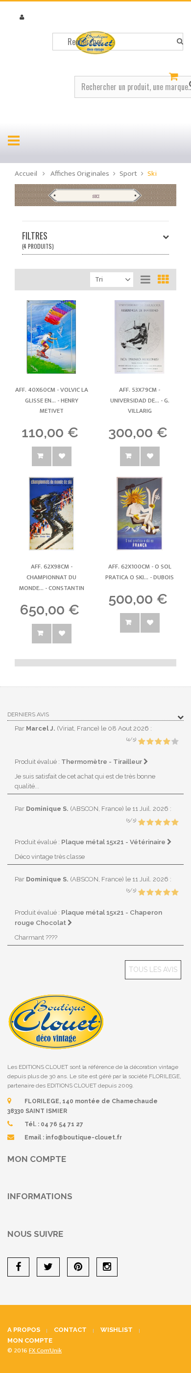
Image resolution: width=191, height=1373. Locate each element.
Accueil (26, 173)
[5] (175, 742)
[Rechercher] (180, 42)
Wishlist (116, 1329)
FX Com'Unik (45, 1350)
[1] (141, 742)
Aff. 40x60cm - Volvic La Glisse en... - (51, 400)
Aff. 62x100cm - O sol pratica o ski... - (139, 572)
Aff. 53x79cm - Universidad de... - (139, 400)
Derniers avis (28, 714)
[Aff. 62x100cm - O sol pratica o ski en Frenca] (139, 513)
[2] (150, 742)
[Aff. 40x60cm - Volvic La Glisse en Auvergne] (51, 337)
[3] (158, 742)
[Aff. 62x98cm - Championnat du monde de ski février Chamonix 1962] (51, 513)
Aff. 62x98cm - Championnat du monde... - (51, 577)
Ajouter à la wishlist (62, 456)
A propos (23, 1329)
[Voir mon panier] (175, 77)
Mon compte (36, 1159)
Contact (70, 1329)
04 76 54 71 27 (62, 1124)
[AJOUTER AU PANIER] (41, 456)
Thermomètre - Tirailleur (102, 761)
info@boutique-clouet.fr (84, 1137)
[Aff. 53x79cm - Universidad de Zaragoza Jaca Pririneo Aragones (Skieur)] (139, 337)
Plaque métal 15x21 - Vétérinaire (114, 842)
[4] (166, 742)
